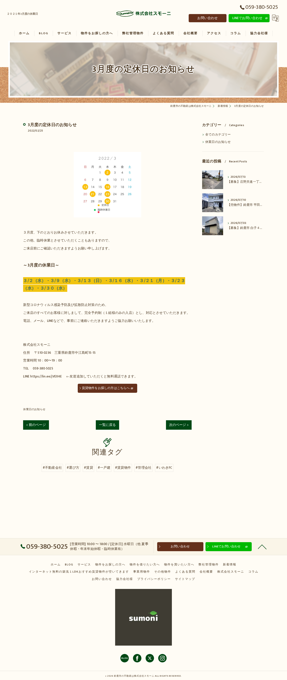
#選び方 (73, 467)
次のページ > (178, 425)
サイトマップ (185, 579)
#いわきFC (164, 467)
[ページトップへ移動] (262, 546)
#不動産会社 (52, 467)
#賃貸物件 (123, 467)
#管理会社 (143, 467)
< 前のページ (36, 425)
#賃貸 (88, 467)
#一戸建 (104, 467)
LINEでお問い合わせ (247, 18)
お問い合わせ (207, 18)
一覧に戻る (107, 425)
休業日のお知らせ (34, 409)
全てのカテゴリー (218, 134)
